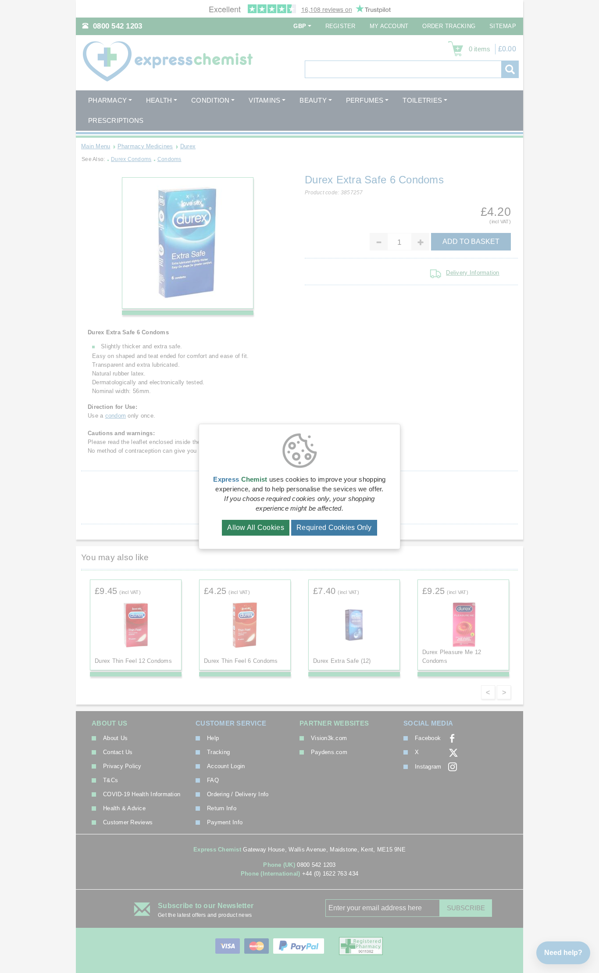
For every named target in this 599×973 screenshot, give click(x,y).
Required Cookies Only (334, 527)
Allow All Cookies (255, 527)
